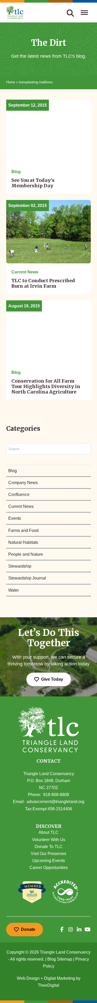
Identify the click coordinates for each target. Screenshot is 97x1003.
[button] (48, 826)
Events (14, 518)
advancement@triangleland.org (55, 801)
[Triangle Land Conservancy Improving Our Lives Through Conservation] (15, 12)
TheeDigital (48, 985)
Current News (21, 506)
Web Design (28, 978)
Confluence (18, 494)
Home (10, 82)
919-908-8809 (56, 794)
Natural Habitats (23, 542)
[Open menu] (84, 12)
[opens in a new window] (62, 929)
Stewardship (19, 566)
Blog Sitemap (59, 959)
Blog (12, 471)
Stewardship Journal (27, 578)
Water (13, 590)
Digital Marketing (59, 978)
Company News (23, 482)
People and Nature (25, 554)
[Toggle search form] (70, 12)
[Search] (82, 448)
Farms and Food (23, 530)
